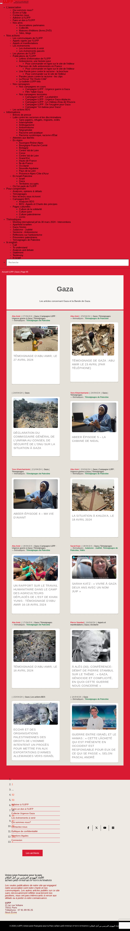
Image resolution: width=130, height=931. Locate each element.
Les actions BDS (38, 697)
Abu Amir (16, 316)
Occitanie (94, 625)
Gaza (17, 272)
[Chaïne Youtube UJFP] (104, 828)
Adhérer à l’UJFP (20, 804)
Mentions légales (19, 835)
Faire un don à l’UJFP (22, 809)
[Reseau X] (96, 828)
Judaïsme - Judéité (93, 548)
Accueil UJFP (7, 272)
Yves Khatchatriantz (79, 393)
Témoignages (40, 318)
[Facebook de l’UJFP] (88, 828)
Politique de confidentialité (24, 831)
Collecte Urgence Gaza (23, 813)
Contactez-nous (19, 827)
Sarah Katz (75, 546)
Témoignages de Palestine (38, 320)
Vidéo (82, 550)
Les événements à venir (23, 818)
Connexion (16, 840)
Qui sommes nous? (21, 822)
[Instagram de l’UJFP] (113, 828)
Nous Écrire (11, 912)
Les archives (32, 853)
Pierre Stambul (77, 622)
